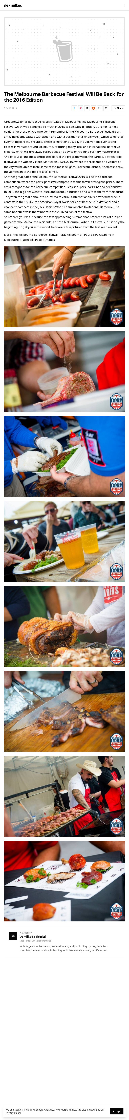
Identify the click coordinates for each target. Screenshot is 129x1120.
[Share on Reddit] (93, 108)
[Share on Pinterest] (80, 108)
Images (50, 240)
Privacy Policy (13, 1112)
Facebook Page (32, 240)
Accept (117, 1111)
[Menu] (122, 5)
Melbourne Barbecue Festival (38, 235)
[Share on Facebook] (74, 108)
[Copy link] (106, 108)
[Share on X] (87, 108)
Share (120, 108)
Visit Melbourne (70, 235)
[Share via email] (99, 108)
